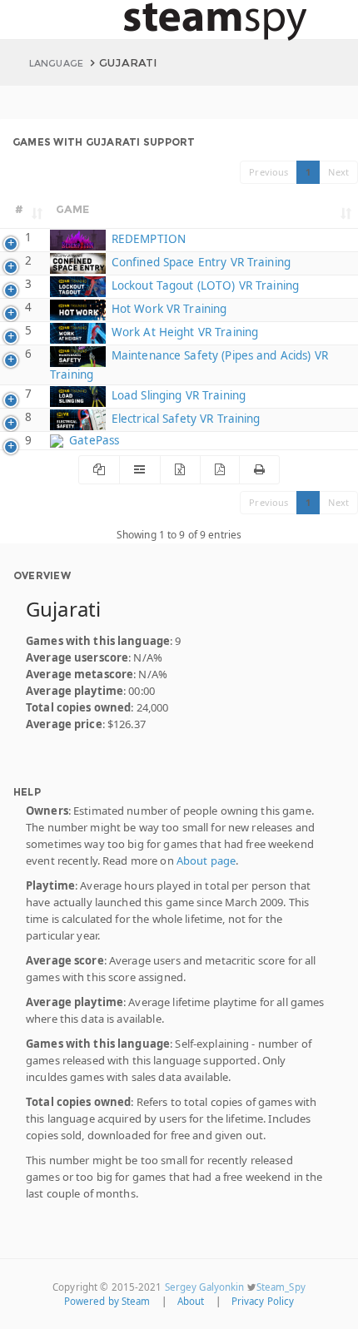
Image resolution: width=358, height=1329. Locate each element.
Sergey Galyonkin (205, 1287)
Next (338, 172)
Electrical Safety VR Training (184, 418)
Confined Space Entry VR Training (199, 262)
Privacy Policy (263, 1301)
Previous (268, 172)
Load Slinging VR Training (177, 395)
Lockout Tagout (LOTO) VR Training (203, 285)
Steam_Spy (281, 1287)
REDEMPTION (147, 238)
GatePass (92, 440)
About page (206, 860)
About (191, 1301)
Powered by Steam (107, 1301)
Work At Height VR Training (183, 332)
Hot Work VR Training (167, 308)
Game (73, 209)
